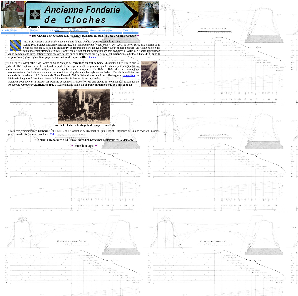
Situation (92, 57)
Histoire (33, 30)
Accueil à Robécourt (10, 30)
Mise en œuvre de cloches (101, 30)
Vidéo (53, 134)
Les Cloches (53, 30)
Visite (125, 30)
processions (129, 75)
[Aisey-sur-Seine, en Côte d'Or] (30, 35)
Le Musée (74, 30)
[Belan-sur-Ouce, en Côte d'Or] (138, 35)
